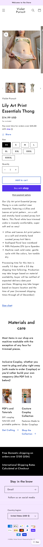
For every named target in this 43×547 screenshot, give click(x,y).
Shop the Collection (27, 432)
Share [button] (8, 134)
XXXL (29, 151)
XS (6, 144)
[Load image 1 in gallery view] (10, 88)
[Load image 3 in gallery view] (32, 88)
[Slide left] (2, 88)
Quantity (5, 164)
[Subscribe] (35, 489)
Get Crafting (8, 430)
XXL (17, 151)
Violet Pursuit (18, 539)
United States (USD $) (20, 515)
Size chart (7, 305)
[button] (3, 10)
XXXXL (8, 157)
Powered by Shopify (29, 539)
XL (6, 151)
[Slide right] (40, 88)
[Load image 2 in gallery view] (21, 88)
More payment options (21, 195)
